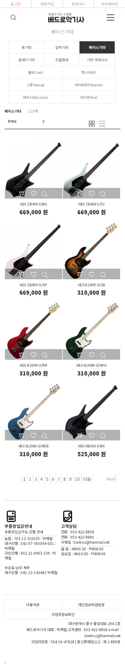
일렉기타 (62, 47)
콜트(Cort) (35, 72)
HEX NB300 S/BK (91, 445)
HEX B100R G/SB (91, 284)
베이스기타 (97, 47)
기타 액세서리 (97, 59)
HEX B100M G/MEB (34, 445)
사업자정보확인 (63, 614)
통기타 (27, 47)
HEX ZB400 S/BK (33, 203)
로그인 (16, 3)
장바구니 (78, 3)
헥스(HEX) (88, 72)
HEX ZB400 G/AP (33, 284)
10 (77, 479)
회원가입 (47, 3)
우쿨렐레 (62, 59)
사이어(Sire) (88, 97)
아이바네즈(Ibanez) (89, 84)
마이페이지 (109, 3)
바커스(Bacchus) (35, 97)
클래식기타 (26, 59)
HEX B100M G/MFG (91, 365)
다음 (87, 479)
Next (111, 479)
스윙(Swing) (36, 84)
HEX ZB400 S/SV (91, 203)
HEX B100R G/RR (33, 365)
